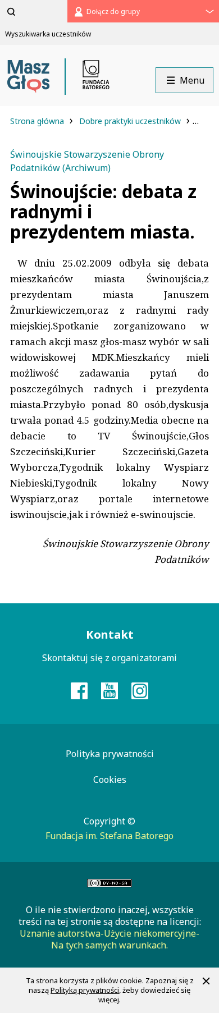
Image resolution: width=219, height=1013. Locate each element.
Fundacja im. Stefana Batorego (109, 835)
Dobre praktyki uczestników (131, 121)
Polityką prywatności (85, 990)
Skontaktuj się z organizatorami (109, 658)
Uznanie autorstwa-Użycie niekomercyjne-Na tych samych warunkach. (109, 939)
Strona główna (38, 121)
